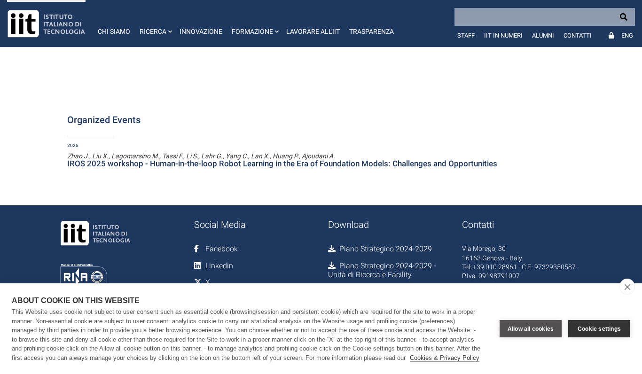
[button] (155, 23)
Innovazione (201, 31)
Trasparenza (371, 31)
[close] (627, 287)
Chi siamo (114, 31)
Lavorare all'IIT (313, 31)
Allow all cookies (531, 329)
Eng (627, 35)
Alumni (543, 35)
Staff (466, 35)
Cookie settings (599, 329)
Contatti (578, 35)
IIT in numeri (503, 35)
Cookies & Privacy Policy (444, 357)
